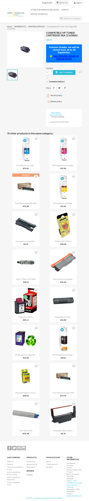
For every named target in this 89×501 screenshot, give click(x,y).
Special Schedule (39, 14)
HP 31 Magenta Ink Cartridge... (63, 165)
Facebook (9, 448)
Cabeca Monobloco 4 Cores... (26, 393)
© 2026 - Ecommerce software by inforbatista (44, 498)
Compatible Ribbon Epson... (63, 431)
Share (54, 88)
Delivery (10, 464)
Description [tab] (56, 113)
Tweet (59, 88)
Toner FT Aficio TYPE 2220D (26, 279)
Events (65, 10)
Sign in (48, 461)
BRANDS (30, 475)
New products (32, 464)
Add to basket (64, 72)
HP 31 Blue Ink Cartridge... (25, 165)
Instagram (24, 448)
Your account (53, 457)
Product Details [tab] (57, 117)
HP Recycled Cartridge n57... (25, 355)
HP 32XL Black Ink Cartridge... (63, 355)
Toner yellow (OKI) (25, 431)
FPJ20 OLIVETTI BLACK (63, 241)
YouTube (19, 448)
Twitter (14, 448)
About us (10, 461)
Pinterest (65, 88)
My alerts (49, 467)
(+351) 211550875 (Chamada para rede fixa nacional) (74, 484)
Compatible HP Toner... (63, 317)
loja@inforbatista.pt (74, 496)
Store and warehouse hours (45, 10)
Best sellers (31, 467)
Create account (52, 464)
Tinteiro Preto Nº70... (26, 317)
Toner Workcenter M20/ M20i (26, 203)
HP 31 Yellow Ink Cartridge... (63, 203)
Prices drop (31, 461)
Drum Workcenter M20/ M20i (63, 393)
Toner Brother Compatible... (25, 241)
